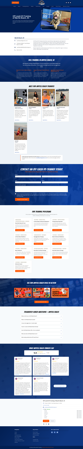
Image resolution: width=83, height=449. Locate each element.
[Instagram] (68, 3)
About (19, 6)
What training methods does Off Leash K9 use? (30, 337)
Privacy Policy (20, 196)
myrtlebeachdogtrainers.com (41, 157)
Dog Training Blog (18, 436)
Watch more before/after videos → (42, 301)
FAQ (43, 6)
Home (14, 6)
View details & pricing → (20, 230)
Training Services (26, 6)
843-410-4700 (46, 405)
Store (53, 6)
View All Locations (36, 433)
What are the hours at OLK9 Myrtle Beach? (29, 316)
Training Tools (35, 439)
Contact (47, 6)
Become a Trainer (66, 6)
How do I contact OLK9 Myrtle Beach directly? (29, 326)
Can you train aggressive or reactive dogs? (29, 323)
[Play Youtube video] (23, 293)
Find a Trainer (15, 2)
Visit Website (46, 420)
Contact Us (52, 420)
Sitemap (16, 442)
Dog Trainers (35, 429)
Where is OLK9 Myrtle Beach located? (28, 319)
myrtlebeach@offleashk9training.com (50, 407)
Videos (32, 6)
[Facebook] (66, 3)
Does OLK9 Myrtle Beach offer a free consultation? (30, 330)
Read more (17, 374)
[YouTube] (70, 3)
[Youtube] (57, 432)
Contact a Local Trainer (22, 199)
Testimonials (38, 6)
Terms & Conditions (63, 195)
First (16, 178)
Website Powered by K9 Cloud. (48, 447)
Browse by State (36, 435)
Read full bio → (17, 120)
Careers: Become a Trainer (19, 440)
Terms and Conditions (19, 439)
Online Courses (35, 440)
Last (42, 178)
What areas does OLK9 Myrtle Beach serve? (29, 333)
